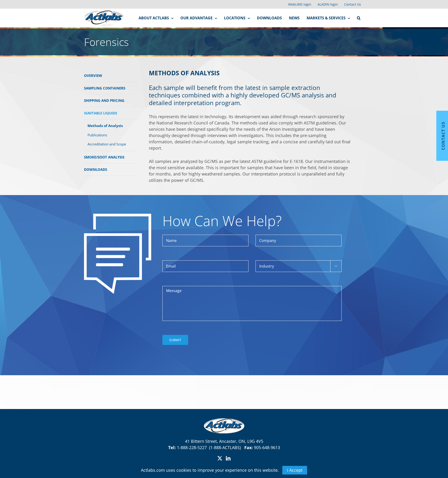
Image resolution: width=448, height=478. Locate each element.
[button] (359, 18)
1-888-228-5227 (192, 447)
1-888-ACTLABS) (227, 447)
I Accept (294, 470)
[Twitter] (219, 458)
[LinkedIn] (228, 458)
